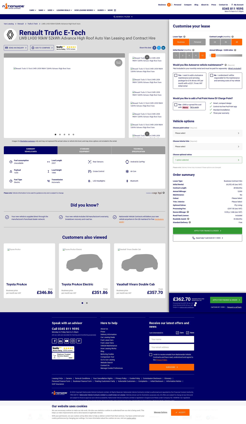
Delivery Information (109, 334)
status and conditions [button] (187, 307)
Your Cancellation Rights (103, 378)
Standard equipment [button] (84, 150)
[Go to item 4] (69, 134)
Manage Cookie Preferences (112, 368)
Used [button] (50, 10)
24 (217, 42)
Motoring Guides (107, 354)
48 (239, 42)
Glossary (167, 378)
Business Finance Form (82, 381)
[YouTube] (66, 341)
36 (228, 42)
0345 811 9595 (232, 8)
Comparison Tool (107, 357)
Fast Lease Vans (107, 343)
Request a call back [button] (234, 307)
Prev (147, 57)
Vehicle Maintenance (109, 346)
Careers (69, 378)
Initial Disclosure (156, 381)
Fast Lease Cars (107, 340)
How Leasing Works (108, 348)
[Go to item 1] (55, 134)
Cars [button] (31, 10)
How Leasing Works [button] (83, 10)
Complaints (142, 381)
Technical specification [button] (138, 150)
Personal (177, 5)
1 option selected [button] (182, 160)
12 (203, 56)
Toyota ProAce (16, 284)
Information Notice (173, 381)
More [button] (110, 10)
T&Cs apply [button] (194, 107)
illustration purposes (27, 141)
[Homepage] (14, 6)
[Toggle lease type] (170, 5)
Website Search (107, 363)
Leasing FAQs (57, 378)
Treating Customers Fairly (105, 381)
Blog (102, 351)
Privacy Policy (161, 360)
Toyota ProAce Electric (77, 284)
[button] (16, 47)
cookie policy (131, 418)
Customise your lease (191, 26)
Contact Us (105, 365)
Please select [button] (180, 133)
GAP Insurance (58, 384)
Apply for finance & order (206, 231)
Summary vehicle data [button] (31, 150)
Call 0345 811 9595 (65, 329)
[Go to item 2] (60, 134)
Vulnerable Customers (126, 381)
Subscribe (170, 367)
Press (103, 332)
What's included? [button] (234, 68)
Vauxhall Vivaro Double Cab (136, 284)
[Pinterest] (78, 341)
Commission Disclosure (152, 378)
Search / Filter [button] (123, 17)
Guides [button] (101, 10)
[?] (184, 37)
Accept (182, 412)
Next (147, 134)
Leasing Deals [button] (63, 10)
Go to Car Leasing (108, 360)
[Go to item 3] (64, 134)
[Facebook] (54, 341)
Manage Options (160, 412)
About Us (104, 329)
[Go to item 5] (73, 134)
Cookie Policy (135, 378)
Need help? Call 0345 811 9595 (208, 238)
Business (162, 5)
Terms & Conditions (82, 378)
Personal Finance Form (61, 381)
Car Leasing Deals (108, 337)
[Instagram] (72, 341)
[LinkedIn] (60, 341)
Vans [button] (41, 10)
